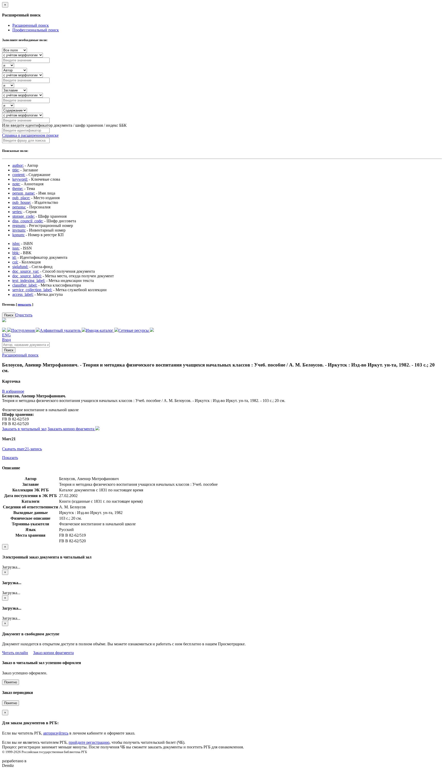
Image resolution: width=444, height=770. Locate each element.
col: (15, 262)
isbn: (16, 243)
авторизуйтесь (55, 733)
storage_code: (23, 216)
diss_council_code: (27, 221)
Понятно (10, 682)
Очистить (23, 315)
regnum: (19, 225)
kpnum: (18, 235)
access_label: (22, 294)
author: (18, 165)
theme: (17, 188)
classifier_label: (24, 285)
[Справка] (152, 330)
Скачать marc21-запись (22, 449)
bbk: (16, 253)
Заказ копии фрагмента (53, 652)
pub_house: (21, 202)
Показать (10, 457)
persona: (19, 207)
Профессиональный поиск (35, 30)
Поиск (8, 315)
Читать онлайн (15, 652)
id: (14, 257)
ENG (6, 335)
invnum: (19, 230)
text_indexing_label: (28, 280)
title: (15, 170)
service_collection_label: (32, 290)
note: (16, 184)
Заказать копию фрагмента (71, 429)
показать (24, 304)
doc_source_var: (25, 271)
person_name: (23, 193)
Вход (6, 339)
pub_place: (21, 198)
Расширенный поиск (30, 25)
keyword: (20, 179)
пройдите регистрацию (89, 742)
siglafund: (20, 266)
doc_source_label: (27, 276)
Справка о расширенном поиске (30, 135)
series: (17, 211)
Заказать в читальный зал (24, 429)
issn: (16, 248)
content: (18, 174)
